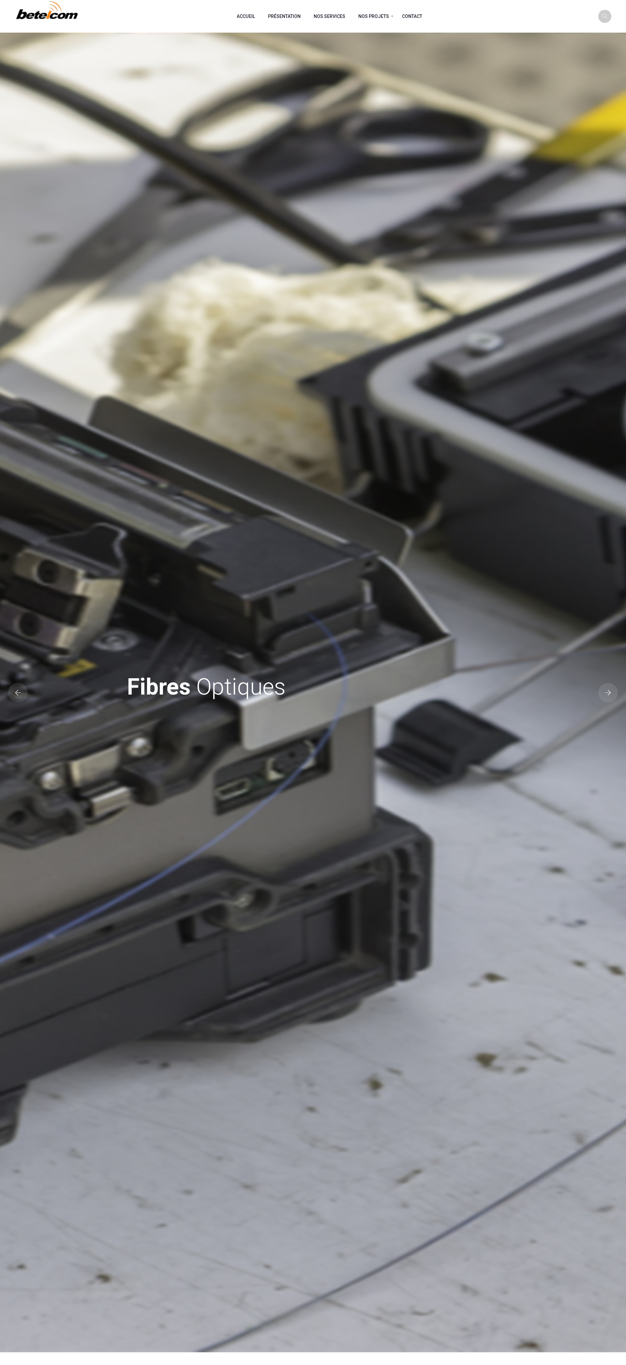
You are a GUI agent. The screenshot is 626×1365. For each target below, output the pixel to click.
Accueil (246, 16)
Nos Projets (373, 16)
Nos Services (329, 16)
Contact (412, 16)
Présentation (284, 16)
